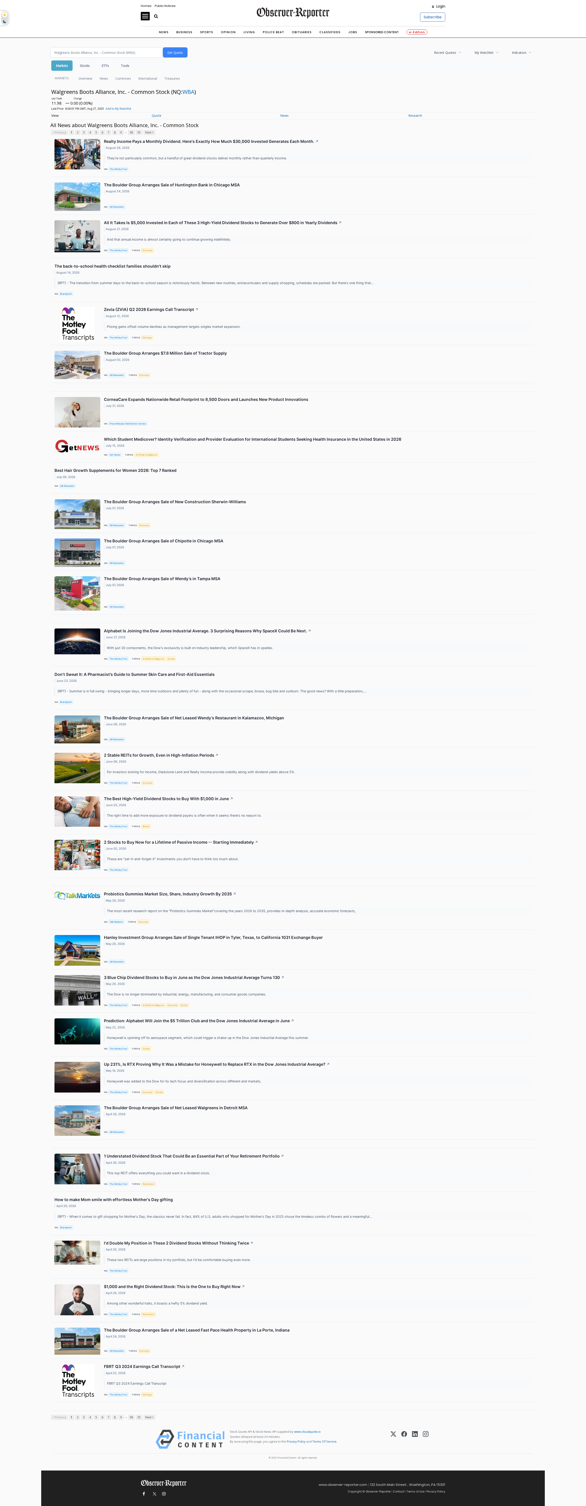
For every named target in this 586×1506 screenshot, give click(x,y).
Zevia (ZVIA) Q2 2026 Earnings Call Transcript (151, 309)
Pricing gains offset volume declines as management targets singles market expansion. (174, 327)
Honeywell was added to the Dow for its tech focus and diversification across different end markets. (184, 1081)
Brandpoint (66, 294)
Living (249, 32)
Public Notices (165, 6)
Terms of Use (415, 1491)
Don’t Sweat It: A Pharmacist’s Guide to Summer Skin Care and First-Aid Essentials (134, 674)
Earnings (147, 337)
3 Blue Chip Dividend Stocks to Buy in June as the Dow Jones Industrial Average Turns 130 (194, 977)
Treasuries (172, 78)
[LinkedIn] (415, 1439)
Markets (62, 65)
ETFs (105, 65)
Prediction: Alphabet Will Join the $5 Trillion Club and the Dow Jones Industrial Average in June (199, 1020)
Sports (206, 32)
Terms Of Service (324, 1441)
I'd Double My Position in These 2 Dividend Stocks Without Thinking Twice (178, 1243)
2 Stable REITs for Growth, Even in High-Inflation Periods (161, 755)
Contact (398, 1491)
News (163, 32)
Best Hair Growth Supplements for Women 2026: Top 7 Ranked (115, 470)
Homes (146, 6)
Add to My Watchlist (118, 109)
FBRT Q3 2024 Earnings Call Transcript (144, 1366)
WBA (188, 91)
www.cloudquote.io (307, 1432)
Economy (147, 250)
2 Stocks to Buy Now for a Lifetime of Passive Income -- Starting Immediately (181, 842)
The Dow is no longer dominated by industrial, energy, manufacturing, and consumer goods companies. (187, 994)
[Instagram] (425, 1439)
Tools (125, 65)
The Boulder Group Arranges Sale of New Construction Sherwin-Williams (175, 501)
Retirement (149, 1184)
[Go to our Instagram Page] (164, 1494)
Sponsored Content (382, 32)
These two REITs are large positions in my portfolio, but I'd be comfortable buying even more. (179, 1260)
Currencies (123, 78)
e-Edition (417, 32)
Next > (149, 132)
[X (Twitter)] (393, 1439)
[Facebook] (404, 1439)
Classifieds (329, 32)
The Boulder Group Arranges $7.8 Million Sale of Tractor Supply (165, 353)
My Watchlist (484, 52)
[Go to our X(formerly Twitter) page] (154, 1494)
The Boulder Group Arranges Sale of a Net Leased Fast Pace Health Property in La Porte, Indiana (197, 1330)
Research (415, 115)
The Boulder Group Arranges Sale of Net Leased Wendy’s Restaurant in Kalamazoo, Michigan (194, 717)
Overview (85, 78)
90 (131, 132)
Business (184, 32)
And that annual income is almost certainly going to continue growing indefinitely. (169, 239)
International (147, 78)
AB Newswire (117, 207)
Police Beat (273, 32)
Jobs (352, 32)
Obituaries (302, 32)
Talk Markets (116, 922)
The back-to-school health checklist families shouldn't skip (112, 266)
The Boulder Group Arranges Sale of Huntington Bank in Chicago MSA (172, 184)
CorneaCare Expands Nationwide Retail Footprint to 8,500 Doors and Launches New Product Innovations (206, 399)
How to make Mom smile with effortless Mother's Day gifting (113, 1199)
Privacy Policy (296, 1441)
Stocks (85, 65)
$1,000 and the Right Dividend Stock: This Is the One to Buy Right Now (174, 1286)
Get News (115, 455)
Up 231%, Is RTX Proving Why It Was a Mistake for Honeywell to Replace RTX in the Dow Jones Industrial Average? (217, 1064)
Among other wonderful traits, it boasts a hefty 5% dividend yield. (158, 1303)
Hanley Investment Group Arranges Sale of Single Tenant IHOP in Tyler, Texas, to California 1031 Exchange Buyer (213, 937)
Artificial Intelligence (146, 455)
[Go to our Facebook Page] (143, 1494)
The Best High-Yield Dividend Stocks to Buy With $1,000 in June (168, 798)
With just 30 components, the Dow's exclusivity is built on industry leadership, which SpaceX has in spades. (190, 648)
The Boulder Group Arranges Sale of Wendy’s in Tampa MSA (162, 578)
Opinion (228, 32)
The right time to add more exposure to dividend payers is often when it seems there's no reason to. (185, 815)
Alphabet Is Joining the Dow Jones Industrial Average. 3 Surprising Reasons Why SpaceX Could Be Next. (207, 630)
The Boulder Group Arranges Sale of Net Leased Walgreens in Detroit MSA (176, 1107)
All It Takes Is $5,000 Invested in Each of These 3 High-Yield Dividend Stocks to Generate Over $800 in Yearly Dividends (223, 222)
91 (139, 132)
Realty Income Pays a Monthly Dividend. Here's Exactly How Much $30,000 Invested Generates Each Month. (211, 141)
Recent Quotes (445, 52)
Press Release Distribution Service (128, 423)
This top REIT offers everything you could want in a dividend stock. (159, 1173)
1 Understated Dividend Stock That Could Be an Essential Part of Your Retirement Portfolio (194, 1156)
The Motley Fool (118, 169)
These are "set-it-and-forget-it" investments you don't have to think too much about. (173, 859)
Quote (156, 115)
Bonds (146, 826)
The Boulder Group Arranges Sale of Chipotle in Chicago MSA (163, 540)
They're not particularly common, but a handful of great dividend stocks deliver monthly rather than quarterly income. (197, 158)
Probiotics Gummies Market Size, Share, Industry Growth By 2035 (170, 894)
